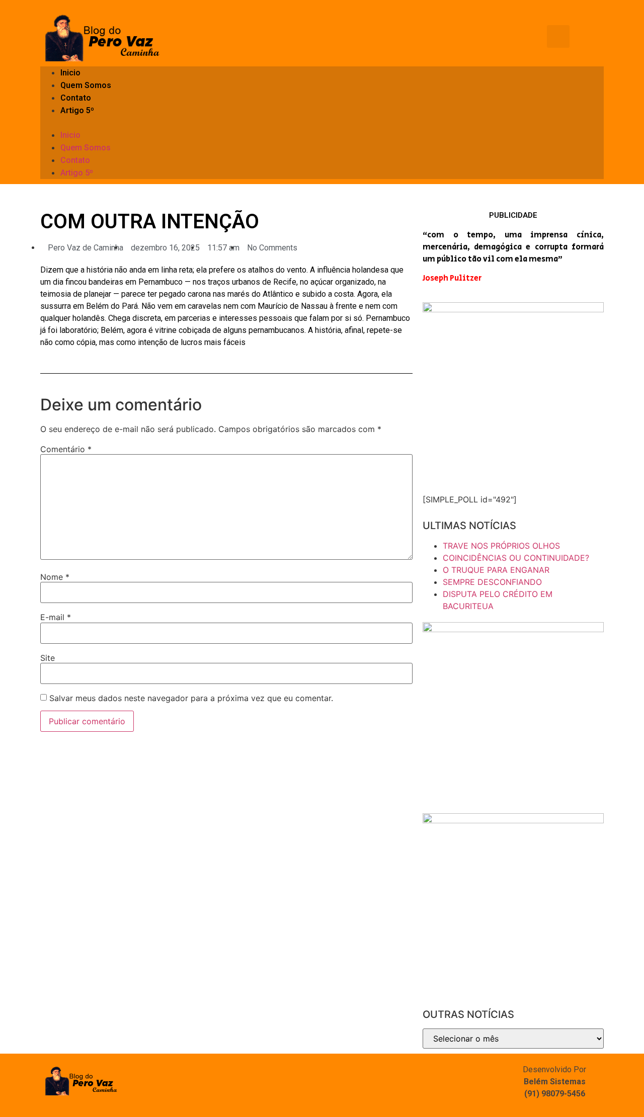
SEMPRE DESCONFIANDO (492, 582)
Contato (75, 98)
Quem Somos (85, 85)
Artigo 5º (77, 110)
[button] (322, 123)
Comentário (66, 449)
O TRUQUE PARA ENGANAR (496, 570)
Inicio (70, 72)
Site (47, 658)
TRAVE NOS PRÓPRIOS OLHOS (501, 546)
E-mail (55, 617)
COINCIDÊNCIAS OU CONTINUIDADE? (516, 558)
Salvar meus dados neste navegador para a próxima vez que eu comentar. (191, 698)
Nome (54, 577)
